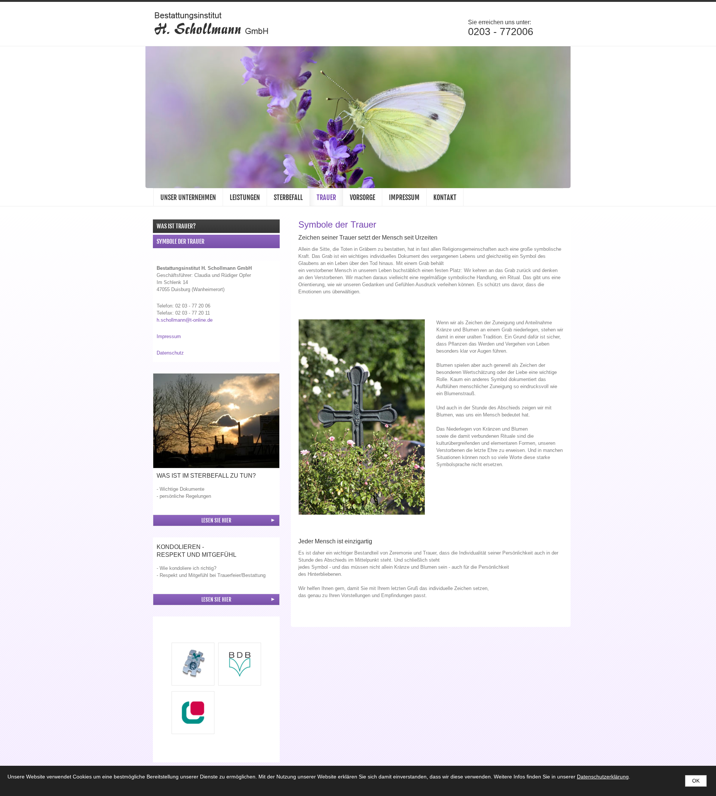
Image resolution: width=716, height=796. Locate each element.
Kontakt (444, 197)
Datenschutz (170, 353)
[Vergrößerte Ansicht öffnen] (216, 421)
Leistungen (245, 197)
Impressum (404, 197)
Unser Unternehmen (188, 197)
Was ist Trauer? (176, 226)
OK (696, 781)
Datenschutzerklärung (603, 777)
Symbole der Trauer (180, 241)
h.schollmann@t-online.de (185, 320)
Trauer (326, 197)
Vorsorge (362, 197)
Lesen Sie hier (216, 520)
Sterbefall (288, 197)
